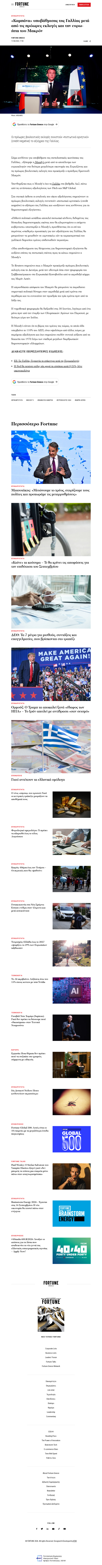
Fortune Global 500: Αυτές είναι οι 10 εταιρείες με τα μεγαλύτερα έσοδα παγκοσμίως (29, 1130)
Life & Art (51, 1390)
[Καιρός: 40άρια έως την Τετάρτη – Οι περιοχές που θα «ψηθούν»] (72, 879)
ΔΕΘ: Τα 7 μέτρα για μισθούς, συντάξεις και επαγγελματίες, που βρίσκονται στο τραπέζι (44, 637)
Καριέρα (51, 1408)
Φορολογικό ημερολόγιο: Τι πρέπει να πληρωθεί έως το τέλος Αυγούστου (29, 833)
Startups (51, 1403)
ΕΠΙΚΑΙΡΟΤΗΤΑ (17, 16)
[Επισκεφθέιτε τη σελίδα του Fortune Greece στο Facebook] (36, 1529)
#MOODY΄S (30, 400)
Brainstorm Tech (51, 1445)
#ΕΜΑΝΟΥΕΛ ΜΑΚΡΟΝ (45, 400)
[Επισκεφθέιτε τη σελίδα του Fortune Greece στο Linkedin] (47, 1529)
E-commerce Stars (51, 1449)
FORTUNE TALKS (18, 1161)
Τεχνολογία (51, 1394)
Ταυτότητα (51, 1477)
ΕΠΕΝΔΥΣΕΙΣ (16, 776)
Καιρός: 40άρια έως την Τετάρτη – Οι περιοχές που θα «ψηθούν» (28, 869)
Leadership (51, 1412)
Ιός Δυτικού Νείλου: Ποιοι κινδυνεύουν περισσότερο (25, 1092)
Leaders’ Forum (51, 1357)
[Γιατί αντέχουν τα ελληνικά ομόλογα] (51, 746)
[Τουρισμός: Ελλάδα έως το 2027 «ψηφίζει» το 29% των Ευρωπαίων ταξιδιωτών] (72, 953)
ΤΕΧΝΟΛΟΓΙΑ (16, 975)
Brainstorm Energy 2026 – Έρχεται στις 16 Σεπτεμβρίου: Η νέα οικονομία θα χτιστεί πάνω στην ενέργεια (29, 1207)
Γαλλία (56, 184)
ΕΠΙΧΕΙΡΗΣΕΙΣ (17, 1124)
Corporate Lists (51, 1349)
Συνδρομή (51, 1495)
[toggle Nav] (12, 4)
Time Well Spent (51, 1454)
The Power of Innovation (51, 1440)
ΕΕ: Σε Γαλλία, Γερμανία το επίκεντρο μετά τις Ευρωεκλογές (46, 361)
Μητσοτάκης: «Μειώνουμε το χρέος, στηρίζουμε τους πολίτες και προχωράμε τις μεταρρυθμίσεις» (50, 492)
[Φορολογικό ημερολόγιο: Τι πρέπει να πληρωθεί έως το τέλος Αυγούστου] (72, 842)
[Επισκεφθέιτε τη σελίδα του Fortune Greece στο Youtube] (53, 1529)
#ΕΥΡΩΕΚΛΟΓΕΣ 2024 (64, 400)
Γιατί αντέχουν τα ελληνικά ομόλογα (38, 779)
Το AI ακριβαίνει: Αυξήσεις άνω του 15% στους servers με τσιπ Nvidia (29, 981)
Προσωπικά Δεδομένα (51, 1504)
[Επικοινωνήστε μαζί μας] (64, 1529)
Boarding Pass (51, 1436)
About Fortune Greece (51, 1473)
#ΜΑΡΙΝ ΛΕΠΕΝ (80, 400)
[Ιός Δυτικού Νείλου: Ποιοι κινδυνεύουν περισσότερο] (72, 1102)
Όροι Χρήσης (51, 1499)
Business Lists (51, 1353)
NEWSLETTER (84, 5)
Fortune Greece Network (51, 1366)
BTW (75, 1541)
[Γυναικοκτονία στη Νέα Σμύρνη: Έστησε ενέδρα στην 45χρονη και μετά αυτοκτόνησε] (72, 916)
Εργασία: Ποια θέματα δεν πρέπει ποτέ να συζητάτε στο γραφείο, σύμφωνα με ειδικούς (28, 1056)
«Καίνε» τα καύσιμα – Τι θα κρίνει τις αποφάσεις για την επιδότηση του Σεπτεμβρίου (50, 564)
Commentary (51, 1416)
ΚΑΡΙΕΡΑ (15, 1050)
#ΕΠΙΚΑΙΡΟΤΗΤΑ (17, 400)
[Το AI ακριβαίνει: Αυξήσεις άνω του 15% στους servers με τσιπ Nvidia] (72, 990)
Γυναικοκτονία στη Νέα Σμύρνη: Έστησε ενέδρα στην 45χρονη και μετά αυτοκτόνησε (28, 907)
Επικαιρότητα (51, 1381)
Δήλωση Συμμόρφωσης (51, 1482)
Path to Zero (51, 1458)
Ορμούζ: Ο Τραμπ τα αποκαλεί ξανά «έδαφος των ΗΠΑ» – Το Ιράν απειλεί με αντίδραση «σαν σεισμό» (50, 709)
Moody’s (39, 162)
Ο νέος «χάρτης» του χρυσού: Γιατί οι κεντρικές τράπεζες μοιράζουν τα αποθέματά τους (29, 796)
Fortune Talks (51, 1362)
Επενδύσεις (51, 1399)
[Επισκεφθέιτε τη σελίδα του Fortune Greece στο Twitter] (42, 1529)
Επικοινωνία (51, 1486)
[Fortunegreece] (22, 6)
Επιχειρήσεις (51, 1386)
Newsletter (51, 1491)
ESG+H (51, 1432)
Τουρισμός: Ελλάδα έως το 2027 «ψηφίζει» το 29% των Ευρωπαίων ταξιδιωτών (29, 945)
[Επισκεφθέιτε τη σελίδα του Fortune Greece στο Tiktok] (59, 1529)
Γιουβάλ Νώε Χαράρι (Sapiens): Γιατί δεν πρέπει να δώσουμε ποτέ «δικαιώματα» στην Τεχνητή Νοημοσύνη (28, 1021)
